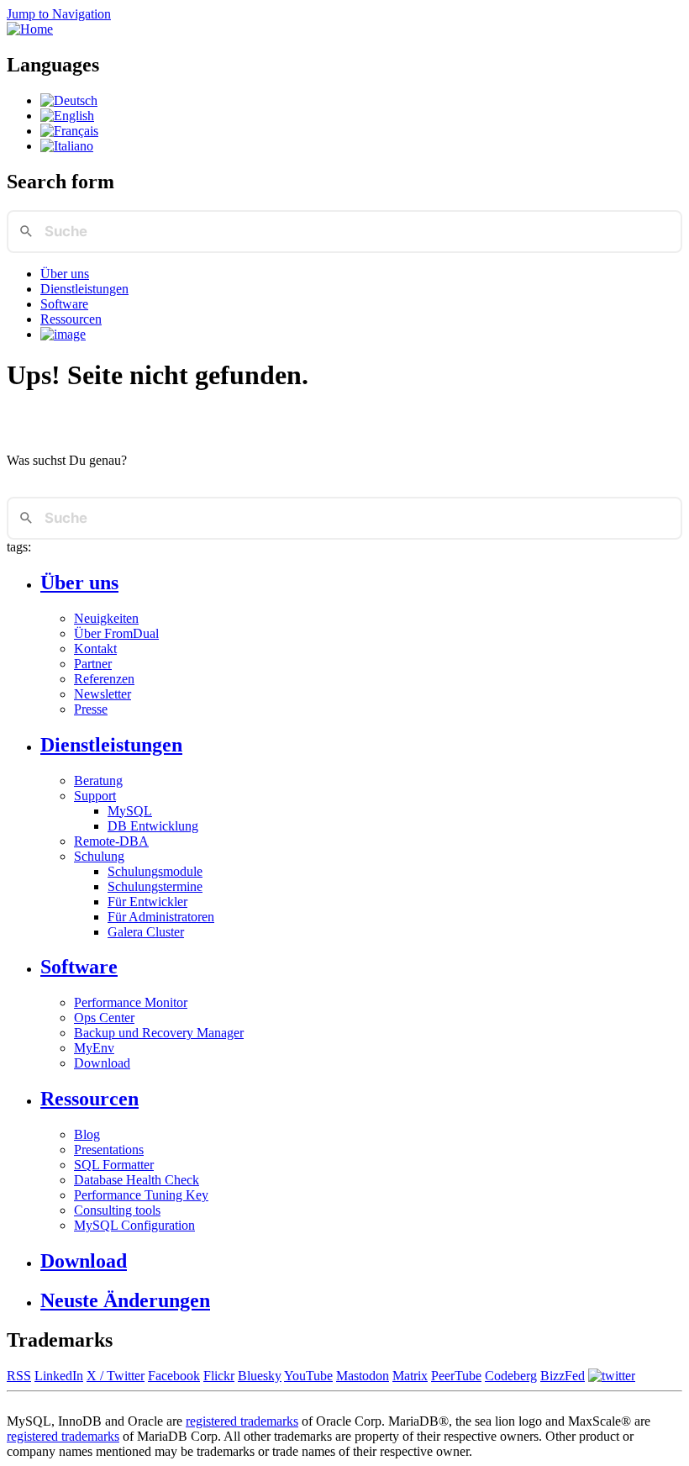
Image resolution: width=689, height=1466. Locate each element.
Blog (87, 1134)
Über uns (64, 273)
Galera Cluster (146, 932)
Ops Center (104, 1017)
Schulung (99, 856)
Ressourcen (71, 319)
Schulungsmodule (155, 871)
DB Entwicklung (153, 826)
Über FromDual (116, 633)
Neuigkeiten (106, 618)
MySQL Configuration (134, 1225)
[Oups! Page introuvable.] (69, 131)
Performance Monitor (130, 1002)
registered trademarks (242, 1421)
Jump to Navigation (59, 14)
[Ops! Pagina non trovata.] (66, 146)
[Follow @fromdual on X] (611, 1375)
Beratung (98, 780)
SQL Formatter (114, 1165)
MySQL (130, 811)
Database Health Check (136, 1180)
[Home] (30, 29)
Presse (91, 709)
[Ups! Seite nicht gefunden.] (68, 100)
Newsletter (102, 694)
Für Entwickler (147, 901)
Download (102, 1063)
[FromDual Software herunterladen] (63, 334)
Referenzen (104, 679)
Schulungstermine (155, 886)
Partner (93, 664)
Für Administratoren (161, 917)
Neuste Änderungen (125, 1300)
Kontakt (95, 648)
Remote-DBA (111, 841)
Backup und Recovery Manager (159, 1033)
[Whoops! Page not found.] (67, 115)
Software (64, 304)
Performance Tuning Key (141, 1195)
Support (95, 795)
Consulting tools (117, 1210)
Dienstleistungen (84, 289)
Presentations (109, 1149)
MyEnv (94, 1048)
